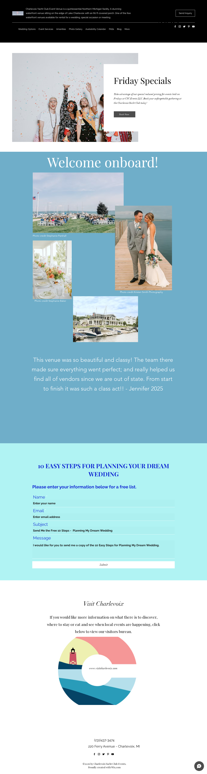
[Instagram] (98, 754)
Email (38, 511)
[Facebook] (94, 754)
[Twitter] (103, 754)
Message (42, 538)
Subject (40, 524)
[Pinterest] (108, 754)
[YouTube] (112, 754)
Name (39, 497)
